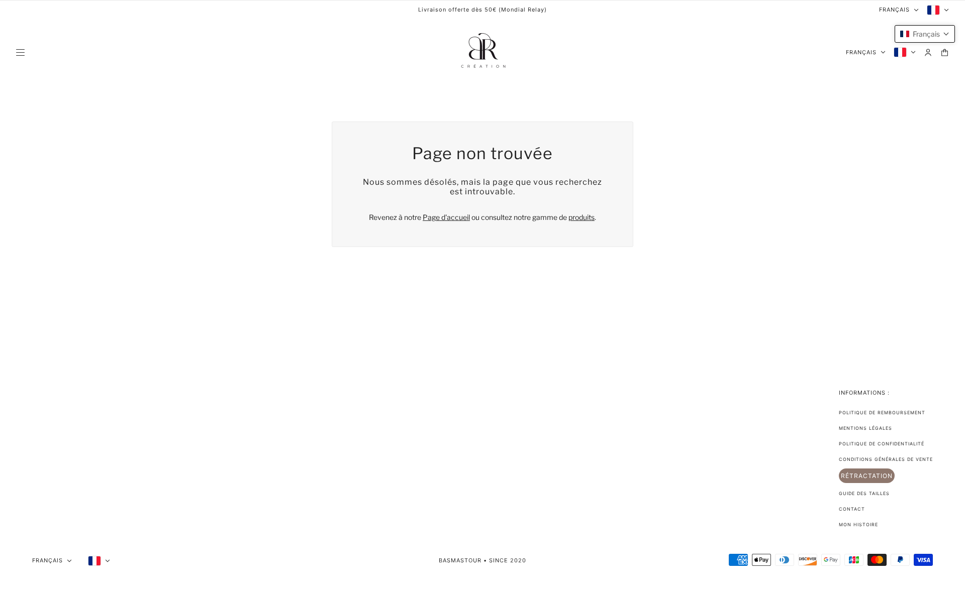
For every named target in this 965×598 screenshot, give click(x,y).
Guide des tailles (864, 493)
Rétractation (867, 476)
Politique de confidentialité (881, 443)
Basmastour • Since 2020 (482, 560)
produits (581, 217)
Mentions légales (865, 428)
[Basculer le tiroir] (20, 52)
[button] (924, 34)
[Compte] (928, 52)
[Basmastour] (482, 52)
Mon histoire (858, 524)
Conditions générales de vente (886, 459)
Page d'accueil (446, 217)
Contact (852, 509)
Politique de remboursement (882, 412)
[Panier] (944, 52)
